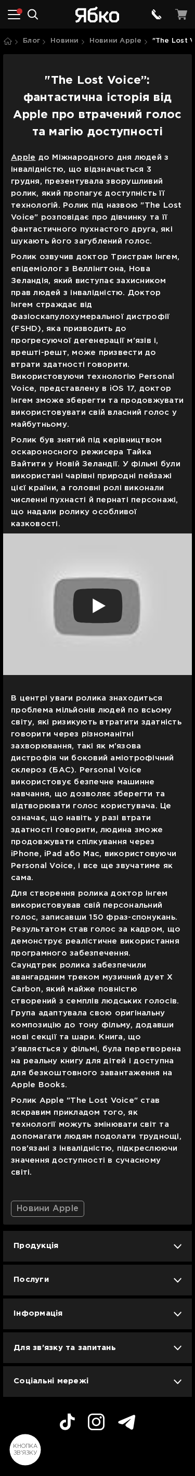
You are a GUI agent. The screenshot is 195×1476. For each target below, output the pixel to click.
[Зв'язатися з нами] (156, 14)
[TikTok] (67, 1423)
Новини (64, 41)
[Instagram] (96, 1423)
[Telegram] (127, 1424)
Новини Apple (115, 41)
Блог (31, 41)
